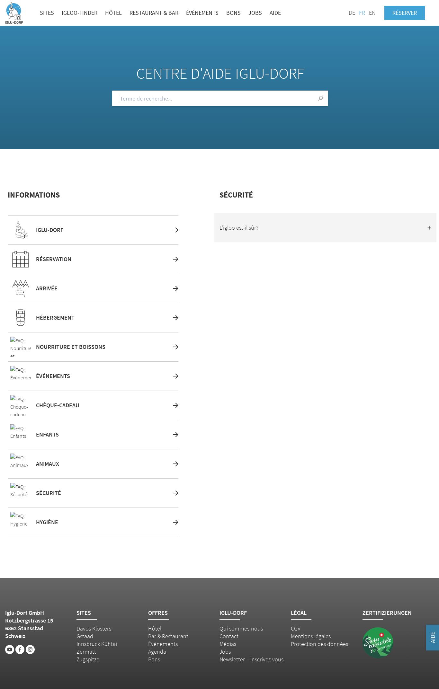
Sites (47, 12)
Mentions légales (311, 636)
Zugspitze (87, 659)
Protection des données (319, 644)
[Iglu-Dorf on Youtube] (9, 649)
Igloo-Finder (79, 12)
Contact (229, 636)
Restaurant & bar (154, 12)
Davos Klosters (93, 628)
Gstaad (84, 636)
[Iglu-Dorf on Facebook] (19, 649)
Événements (202, 12)
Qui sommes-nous (241, 628)
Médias (228, 644)
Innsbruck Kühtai (96, 644)
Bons (233, 12)
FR (362, 12)
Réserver (404, 12)
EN (372, 12)
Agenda (157, 651)
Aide (275, 12)
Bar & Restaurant (168, 636)
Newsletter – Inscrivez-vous (251, 659)
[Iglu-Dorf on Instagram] (30, 649)
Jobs (255, 12)
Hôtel (113, 12)
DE (352, 12)
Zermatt (86, 651)
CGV (295, 628)
